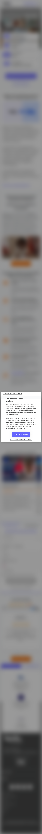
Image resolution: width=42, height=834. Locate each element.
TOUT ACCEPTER (21, 434)
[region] (21, 417)
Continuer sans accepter (12, 394)
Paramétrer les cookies (21, 439)
